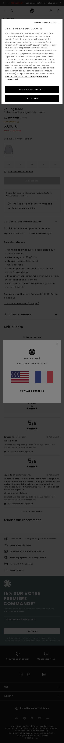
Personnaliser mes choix (32, 89)
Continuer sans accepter (45, 23)
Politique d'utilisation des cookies (20, 76)
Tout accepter (32, 98)
